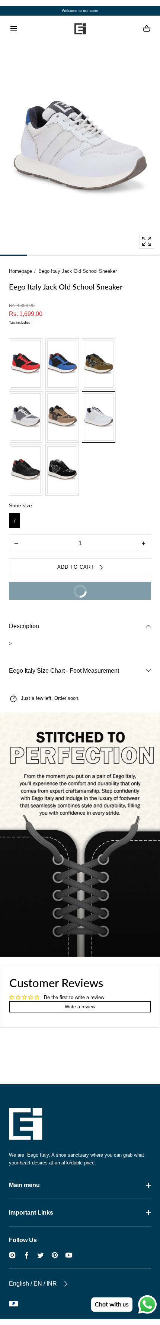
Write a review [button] (80, 1006)
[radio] (25, 364)
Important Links (31, 1212)
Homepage (20, 271)
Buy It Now (52, 588)
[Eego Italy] (80, 29)
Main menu (24, 1185)
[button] (13, 28)
